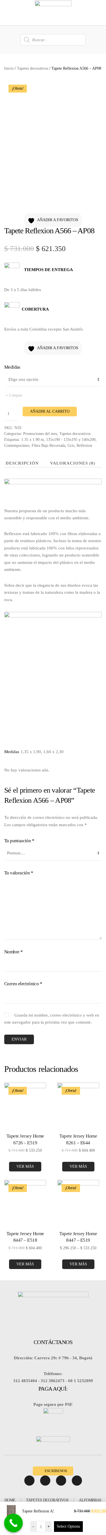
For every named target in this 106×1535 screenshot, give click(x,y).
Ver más (25, 1166)
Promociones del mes (40, 434)
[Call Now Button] (13, 1523)
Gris (71, 445)
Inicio (9, 68)
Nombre (13, 952)
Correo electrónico (23, 983)
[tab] (68, 463)
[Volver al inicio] (53, 12)
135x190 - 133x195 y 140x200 (71, 439)
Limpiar (15, 395)
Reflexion (84, 445)
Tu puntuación (19, 840)
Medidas (12, 367)
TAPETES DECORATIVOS (47, 1500)
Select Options (68, 1526)
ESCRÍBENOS (56, 1471)
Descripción (22, 463)
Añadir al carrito (50, 411)
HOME (10, 1500)
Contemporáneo (16, 445)
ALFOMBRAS (90, 1500)
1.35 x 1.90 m (32, 439)
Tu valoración (18, 873)
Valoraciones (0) (72, 463)
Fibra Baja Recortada (48, 445)
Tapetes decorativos (32, 68)
